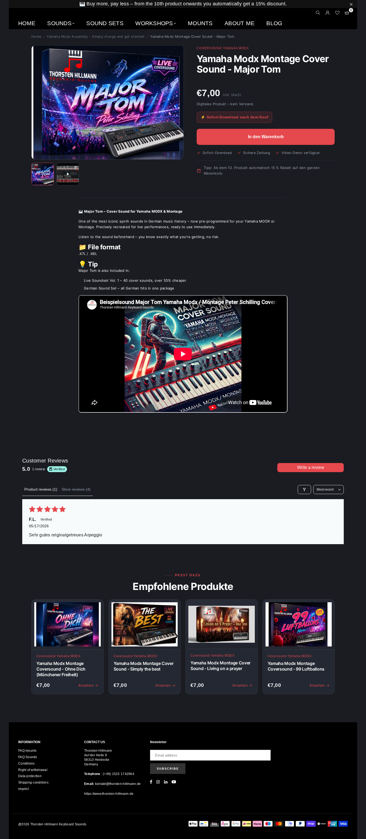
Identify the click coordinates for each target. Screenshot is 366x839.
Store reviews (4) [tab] (76, 489)
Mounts (200, 23)
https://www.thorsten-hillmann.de (108, 794)
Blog (274, 23)
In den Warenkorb (266, 136)
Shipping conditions (33, 782)
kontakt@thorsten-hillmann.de (118, 784)
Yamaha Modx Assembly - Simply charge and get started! (95, 37)
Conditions (26, 763)
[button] (347, 13)
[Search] (318, 13)
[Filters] (304, 489)
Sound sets (105, 23)
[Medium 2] (68, 174)
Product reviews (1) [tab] (40, 489)
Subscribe (168, 768)
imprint (23, 789)
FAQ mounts (27, 751)
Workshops (154, 23)
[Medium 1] (42, 174)
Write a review (310, 467)
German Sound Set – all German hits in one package (129, 288)
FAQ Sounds (27, 757)
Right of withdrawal (32, 770)
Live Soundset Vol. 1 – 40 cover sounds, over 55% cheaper (135, 280)
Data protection (30, 776)
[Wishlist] (337, 13)
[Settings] (328, 13)
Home (26, 23)
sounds (59, 23)
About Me (240, 23)
